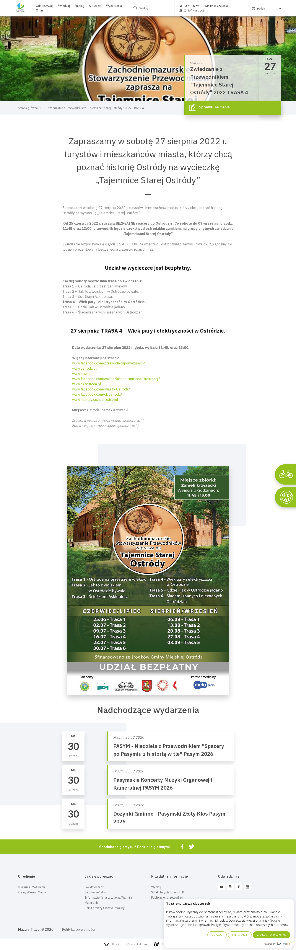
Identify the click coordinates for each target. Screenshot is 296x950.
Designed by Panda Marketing (129, 944)
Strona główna (28, 108)
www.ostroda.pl (84, 368)
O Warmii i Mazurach (31, 887)
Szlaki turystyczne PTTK (167, 892)
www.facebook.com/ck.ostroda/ (97, 394)
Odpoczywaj (44, 6)
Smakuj (79, 6)
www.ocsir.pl (82, 373)
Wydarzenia (114, 6)
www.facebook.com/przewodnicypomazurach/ (108, 363)
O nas (40, 10)
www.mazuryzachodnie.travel (95, 399)
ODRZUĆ (217, 935)
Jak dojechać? (94, 887)
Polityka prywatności (78, 929)
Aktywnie (95, 6)
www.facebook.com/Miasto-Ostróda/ (101, 389)
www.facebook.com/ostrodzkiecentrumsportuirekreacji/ (116, 379)
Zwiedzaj (63, 6)
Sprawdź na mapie (214, 107)
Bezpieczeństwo (96, 892)
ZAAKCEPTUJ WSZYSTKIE (271, 935)
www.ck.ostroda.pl (86, 384)
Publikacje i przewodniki (167, 897)
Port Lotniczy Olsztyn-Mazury (105, 908)
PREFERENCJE (239, 935)
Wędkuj (156, 887)
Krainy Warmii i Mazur (32, 892)
